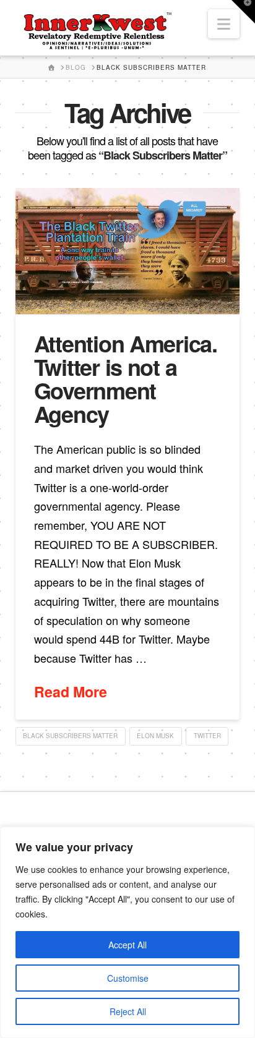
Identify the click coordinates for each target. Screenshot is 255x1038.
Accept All (127, 944)
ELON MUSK (155, 735)
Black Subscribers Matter (70, 735)
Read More (70, 692)
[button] (224, 23)
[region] (127, 932)
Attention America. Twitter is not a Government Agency (125, 378)
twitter (207, 735)
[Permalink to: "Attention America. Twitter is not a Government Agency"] (127, 251)
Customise (128, 978)
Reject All (128, 1011)
